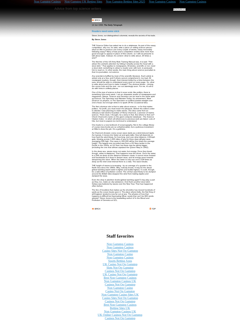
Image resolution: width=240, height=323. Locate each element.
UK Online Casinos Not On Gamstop (120, 314)
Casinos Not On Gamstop (120, 271)
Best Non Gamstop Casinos (120, 277)
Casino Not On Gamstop (120, 291)
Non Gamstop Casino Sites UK (120, 294)
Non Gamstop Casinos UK (120, 281)
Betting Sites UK (120, 308)
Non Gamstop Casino (120, 254)
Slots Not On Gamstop (120, 267)
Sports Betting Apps (120, 260)
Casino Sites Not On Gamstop (120, 250)
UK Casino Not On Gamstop (120, 264)
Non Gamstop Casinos (120, 244)
